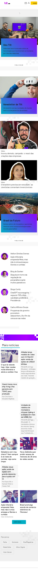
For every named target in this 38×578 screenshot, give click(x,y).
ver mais (17, 522)
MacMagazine (28, 542)
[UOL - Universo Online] (9, 3)
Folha (5, 542)
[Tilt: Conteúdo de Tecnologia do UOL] (6, 3)
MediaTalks (7, 547)
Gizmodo (15, 542)
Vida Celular (7, 552)
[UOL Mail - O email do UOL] (26, 3)
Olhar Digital (20, 547)
